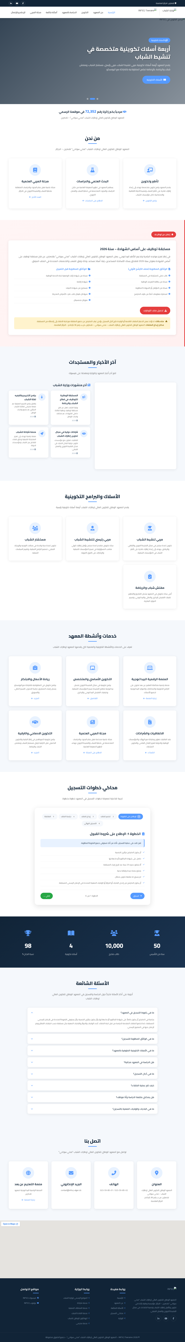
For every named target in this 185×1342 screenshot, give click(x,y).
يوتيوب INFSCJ (30, 1303)
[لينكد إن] (11, 3)
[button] (92, 1013)
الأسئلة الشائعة (117, 1308)
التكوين (84, 12)
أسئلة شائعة (51, 12)
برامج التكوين (151, 201)
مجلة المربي (35, 12)
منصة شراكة (82, 1303)
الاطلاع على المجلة (94, 752)
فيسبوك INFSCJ (29, 1298)
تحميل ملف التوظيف (153, 310)
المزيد (36, 698)
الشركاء (151, 752)
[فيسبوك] (23, 3)
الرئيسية (111, 12)
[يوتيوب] (17, 3)
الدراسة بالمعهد (69, 12)
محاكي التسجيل (116, 1313)
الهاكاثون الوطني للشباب (77, 1318)
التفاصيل (94, 698)
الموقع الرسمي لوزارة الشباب (75, 1298)
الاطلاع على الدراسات (94, 201)
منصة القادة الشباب (79, 1313)
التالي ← (46, 896)
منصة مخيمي (81, 1323)
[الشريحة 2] (94, 99)
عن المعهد (98, 12)
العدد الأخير (36, 197)
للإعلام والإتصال (18, 12)
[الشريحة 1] (97, 99)
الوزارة (120, 1318)
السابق (136, 896)
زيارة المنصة (157, 80)
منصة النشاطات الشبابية (78, 1308)
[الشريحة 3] (89, 99)
